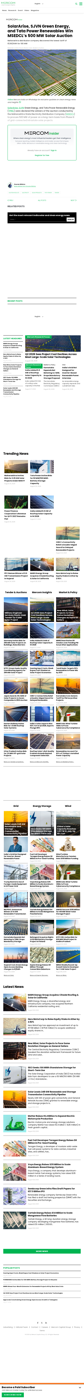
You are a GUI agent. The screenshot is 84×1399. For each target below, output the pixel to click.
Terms (42, 1330)
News (4, 10)
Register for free (42, 155)
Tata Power (48, 193)
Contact (34, 1327)
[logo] (8, 4)
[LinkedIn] (46, 1323)
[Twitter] (42, 1323)
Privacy (77, 1327)
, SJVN (21, 107)
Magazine (35, 10)
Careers (44, 1327)
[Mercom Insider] (14, 20)
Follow (10, 99)
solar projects (37, 193)
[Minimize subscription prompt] (80, 1387)
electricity (25, 193)
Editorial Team (22, 1327)
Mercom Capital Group (61, 1327)
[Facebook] (38, 1323)
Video (26, 10)
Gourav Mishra (23, 48)
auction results (14, 193)
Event (20, 10)
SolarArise (13, 107)
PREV (11, 200)
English (37, 4)
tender (57, 193)
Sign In (54, 150)
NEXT (73, 200)
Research (12, 10)
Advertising (8, 1327)
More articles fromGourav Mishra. (25, 186)
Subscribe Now (13, 1395)
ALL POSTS (42, 200)
